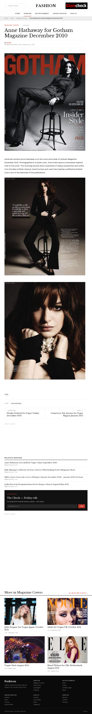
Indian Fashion (60, 13)
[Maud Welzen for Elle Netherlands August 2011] (67, 649)
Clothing (36, 690)
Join (81, 506)
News (12, 18)
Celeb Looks (37, 685)
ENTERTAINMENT (42, 13)
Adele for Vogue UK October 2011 (64, 627)
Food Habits (37, 699)
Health (73, 13)
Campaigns (37, 687)
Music (64, 690)
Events (64, 685)
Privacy (85, 711)
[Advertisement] (46, 439)
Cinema (6, 702)
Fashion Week (8, 704)
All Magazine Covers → (78, 593)
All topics (65, 702)
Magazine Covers (21, 18)
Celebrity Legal (66, 687)
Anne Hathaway (16, 403)
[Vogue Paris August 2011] (24, 649)
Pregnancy (36, 704)
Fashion (46, 6)
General (35, 697)
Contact (64, 699)
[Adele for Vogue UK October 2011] (67, 611)
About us (65, 697)
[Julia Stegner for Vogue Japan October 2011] (24, 611)
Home (17, 13)
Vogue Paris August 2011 (16, 665)
